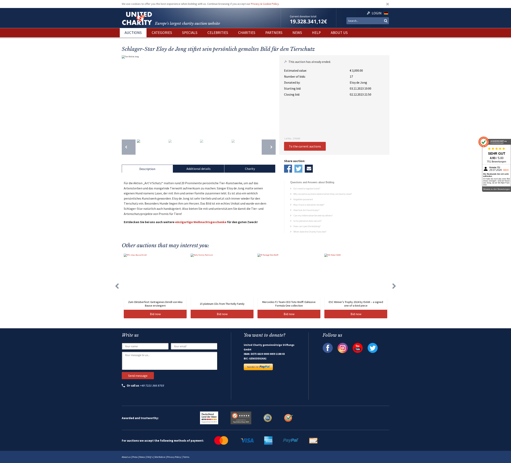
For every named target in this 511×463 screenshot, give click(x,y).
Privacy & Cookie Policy (265, 4)
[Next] (268, 147)
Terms (186, 456)
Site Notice (159, 456)
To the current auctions (305, 146)
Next (272, 95)
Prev (126, 95)
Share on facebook (288, 169)
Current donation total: (303, 16)
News (142, 456)
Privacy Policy (174, 456)
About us (126, 456)
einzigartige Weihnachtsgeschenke (200, 222)
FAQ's (150, 456)
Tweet (298, 169)
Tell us (309, 169)
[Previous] (129, 147)
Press (135, 456)
